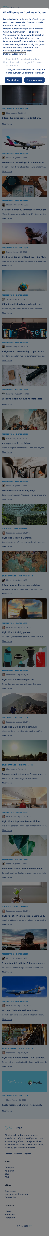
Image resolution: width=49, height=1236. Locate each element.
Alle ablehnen (13, 80)
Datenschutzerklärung (14, 54)
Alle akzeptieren (34, 80)
